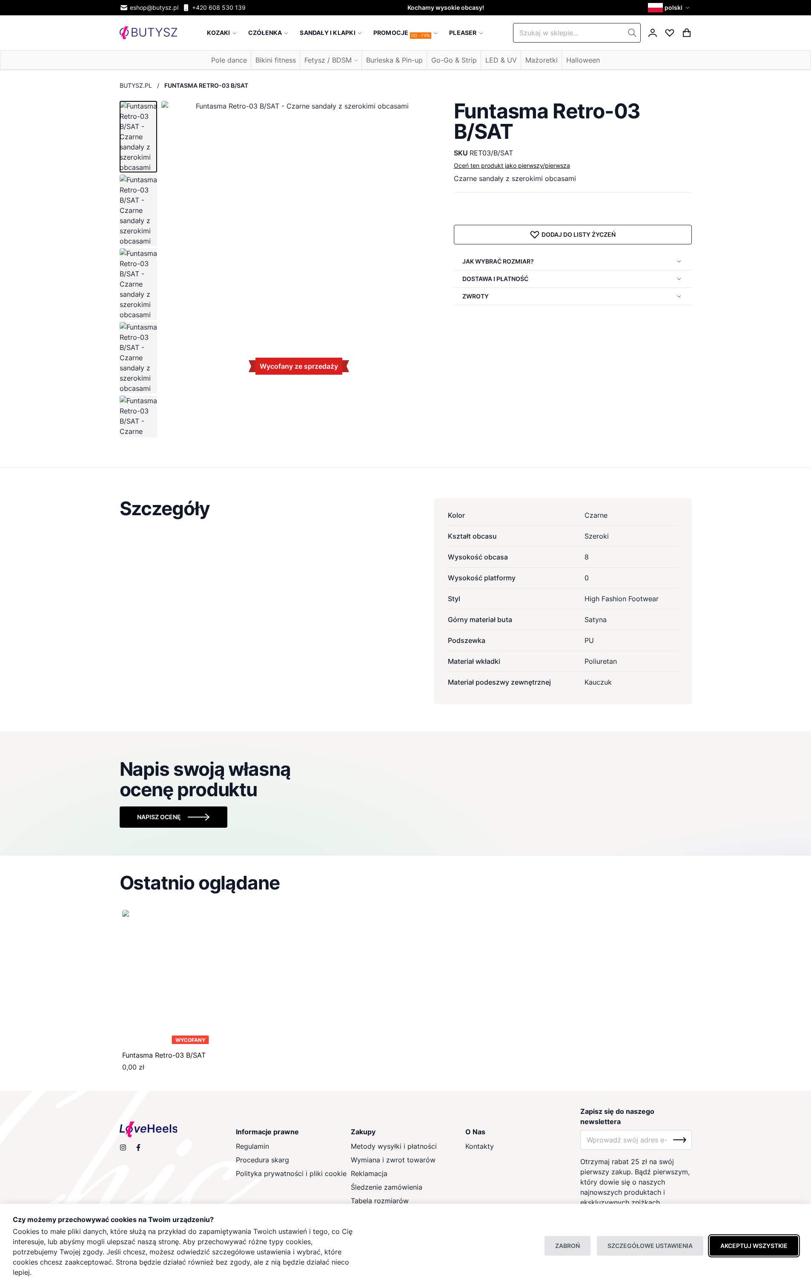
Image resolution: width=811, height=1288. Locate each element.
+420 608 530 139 (219, 7)
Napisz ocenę (159, 816)
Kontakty (479, 1146)
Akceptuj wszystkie (754, 1245)
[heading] (406, 508)
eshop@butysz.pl (154, 7)
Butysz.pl (136, 85)
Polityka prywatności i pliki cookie (291, 1173)
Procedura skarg (262, 1160)
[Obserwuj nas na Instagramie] (123, 1147)
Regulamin (252, 1146)
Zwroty (475, 296)
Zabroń (567, 1245)
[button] (670, 8)
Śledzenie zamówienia (386, 1187)
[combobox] (577, 33)
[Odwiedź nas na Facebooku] (138, 1147)
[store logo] (148, 33)
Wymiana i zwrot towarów (393, 1160)
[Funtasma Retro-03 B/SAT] (190, 978)
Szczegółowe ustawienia (650, 1245)
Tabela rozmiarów (380, 1200)
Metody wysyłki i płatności (394, 1146)
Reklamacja (369, 1173)
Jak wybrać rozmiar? (498, 261)
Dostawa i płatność (495, 278)
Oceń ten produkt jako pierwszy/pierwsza (512, 165)
